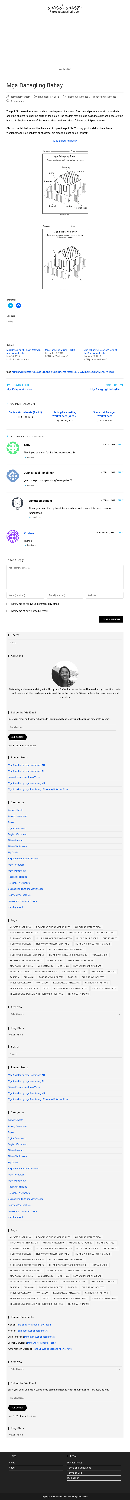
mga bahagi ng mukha (21, 966)
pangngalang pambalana (66, 983)
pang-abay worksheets (51, 977)
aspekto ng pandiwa (53, 933)
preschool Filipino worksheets (71, 988)
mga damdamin (45, 966)
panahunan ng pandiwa (103, 972)
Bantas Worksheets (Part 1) (25, 412)
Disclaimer (73, 1478)
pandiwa (14, 977)
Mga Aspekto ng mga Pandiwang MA (26, 783)
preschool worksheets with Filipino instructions (36, 994)
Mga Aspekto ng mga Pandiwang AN (26, 765)
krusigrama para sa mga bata (26, 960)
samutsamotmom (20, 97)
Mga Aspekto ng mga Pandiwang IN (26, 771)
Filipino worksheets (20, 944)
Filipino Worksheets (77, 97)
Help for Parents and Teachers (23, 858)
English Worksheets (18, 834)
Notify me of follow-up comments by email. (35, 603)
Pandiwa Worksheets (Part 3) (41, 1343)
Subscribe (17, 737)
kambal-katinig (100, 955)
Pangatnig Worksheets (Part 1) (39, 1337)
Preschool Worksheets (104, 97)
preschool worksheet (104, 988)
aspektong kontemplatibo (24, 933)
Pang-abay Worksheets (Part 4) (32, 1330)
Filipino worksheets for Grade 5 (66, 949)
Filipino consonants (21, 938)
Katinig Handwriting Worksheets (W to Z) (65, 414)
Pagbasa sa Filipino (17, 877)
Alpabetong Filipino (20, 927)
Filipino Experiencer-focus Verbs (24, 777)
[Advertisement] (65, 40)
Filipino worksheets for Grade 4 (27, 949)
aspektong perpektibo (80, 933)
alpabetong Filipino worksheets (53, 927)
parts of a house (106, 372)
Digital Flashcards (17, 828)
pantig (46, 988)
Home (12, 1462)
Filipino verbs (110, 938)
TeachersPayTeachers (19, 895)
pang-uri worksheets (93, 977)
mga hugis (63, 966)
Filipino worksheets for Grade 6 (27, 955)
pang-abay (29, 977)
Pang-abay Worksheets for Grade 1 (33, 1324)
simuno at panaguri (78, 994)
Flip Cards (13, 852)
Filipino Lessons (16, 840)
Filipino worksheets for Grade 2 (92, 944)
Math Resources (16, 864)
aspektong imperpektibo (88, 927)
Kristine (29, 533)
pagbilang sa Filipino (46, 972)
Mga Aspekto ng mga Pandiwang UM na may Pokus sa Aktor (38, 789)
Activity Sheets (15, 810)
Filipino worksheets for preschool (60, 372)
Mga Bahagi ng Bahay (65, 140)
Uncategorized (15, 907)
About (12, 1467)
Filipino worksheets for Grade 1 (27, 372)
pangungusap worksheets (24, 988)
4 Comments (18, 101)
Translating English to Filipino (22, 901)
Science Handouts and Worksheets (25, 889)
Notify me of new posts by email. (29, 611)
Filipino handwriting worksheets (54, 938)
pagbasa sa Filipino (20, 972)
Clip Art (11, 822)
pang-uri (72, 977)
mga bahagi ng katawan (80, 960)
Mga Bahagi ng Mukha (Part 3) (60, 350)
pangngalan (42, 983)
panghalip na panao (20, 983)
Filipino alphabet (106, 933)
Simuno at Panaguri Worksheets (104, 414)
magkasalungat (55, 960)
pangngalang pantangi (96, 983)
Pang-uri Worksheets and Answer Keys (52, 1349)
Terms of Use (74, 1473)
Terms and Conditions (79, 1467)
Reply (121, 444)
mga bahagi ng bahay (88, 372)
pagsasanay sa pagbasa (74, 972)
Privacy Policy (74, 1462)
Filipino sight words (87, 938)
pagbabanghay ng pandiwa (87, 966)
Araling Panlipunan (17, 816)
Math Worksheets (17, 871)
